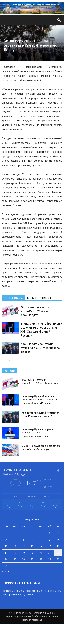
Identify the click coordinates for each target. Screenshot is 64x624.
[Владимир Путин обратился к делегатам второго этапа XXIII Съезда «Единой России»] (10, 328)
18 (14, 552)
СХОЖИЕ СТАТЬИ (13, 298)
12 (23, 546)
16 (58, 546)
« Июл (5, 571)
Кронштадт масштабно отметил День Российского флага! (40, 348)
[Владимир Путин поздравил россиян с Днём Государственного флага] (10, 433)
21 (41, 552)
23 (58, 552)
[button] (59, 20)
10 (6, 546)
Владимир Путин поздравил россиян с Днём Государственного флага (38, 432)
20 (32, 552)
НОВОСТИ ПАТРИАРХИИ (22, 583)
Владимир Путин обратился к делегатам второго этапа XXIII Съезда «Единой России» (39, 399)
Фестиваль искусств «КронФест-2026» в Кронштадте (35, 311)
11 (14, 546)
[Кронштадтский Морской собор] (32, 8)
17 (6, 552)
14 (41, 546)
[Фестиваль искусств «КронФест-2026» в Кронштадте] (10, 311)
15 (49, 546)
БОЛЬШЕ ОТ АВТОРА (39, 298)
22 (49, 552)
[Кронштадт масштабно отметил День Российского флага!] (10, 348)
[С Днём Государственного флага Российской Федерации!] (10, 450)
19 (23, 552)
